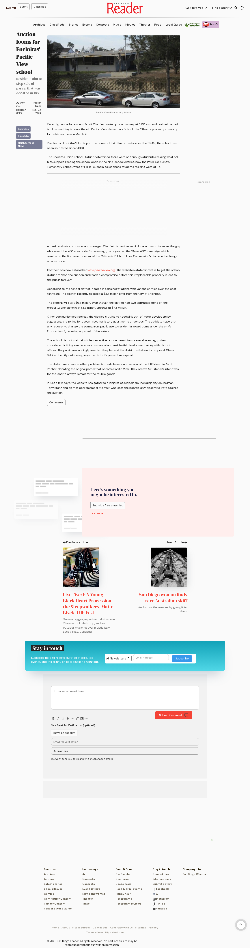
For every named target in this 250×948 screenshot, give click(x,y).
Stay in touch (161, 869)
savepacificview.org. (102, 270)
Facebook (162, 888)
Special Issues (53, 888)
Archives (39, 24)
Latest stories (53, 884)
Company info (192, 869)
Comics (49, 893)
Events (87, 24)
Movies (130, 24)
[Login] (242, 7)
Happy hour (123, 893)
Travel (86, 903)
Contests (102, 24)
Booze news (123, 884)
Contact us (100, 927)
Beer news (122, 879)
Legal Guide (173, 24)
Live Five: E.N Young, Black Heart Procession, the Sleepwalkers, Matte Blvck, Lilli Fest (88, 604)
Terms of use (94, 932)
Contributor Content (58, 898)
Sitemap (140, 927)
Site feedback (162, 879)
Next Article (175, 542)
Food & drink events (129, 888)
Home (55, 927)
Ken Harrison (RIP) (21, 110)
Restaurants (124, 898)
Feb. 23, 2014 (36, 111)
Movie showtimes (93, 893)
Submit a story (162, 884)
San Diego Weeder (194, 874)
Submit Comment (170, 715)
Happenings (90, 869)
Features (50, 869)
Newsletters (161, 874)
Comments (56, 402)
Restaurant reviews (128, 903)
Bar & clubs (123, 874)
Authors (49, 879)
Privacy (153, 927)
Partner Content (55, 903)
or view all (97, 513)
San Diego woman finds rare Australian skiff (163, 598)
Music (117, 24)
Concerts (88, 879)
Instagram (162, 898)
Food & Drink (124, 869)
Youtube (161, 908)
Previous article (77, 542)
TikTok (160, 903)
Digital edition (114, 932)
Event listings (91, 888)
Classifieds (56, 24)
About (65, 927)
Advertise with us (121, 927)
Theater (144, 24)
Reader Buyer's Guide (58, 908)
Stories (73, 24)
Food (157, 24)
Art (84, 874)
